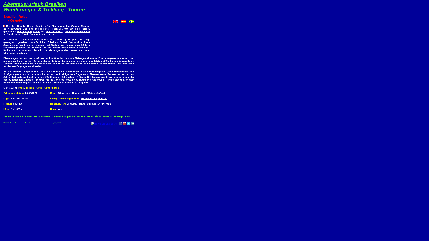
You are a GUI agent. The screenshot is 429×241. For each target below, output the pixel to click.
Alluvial (71, 103)
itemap (118, 116)
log (127, 116)
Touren (30, 87)
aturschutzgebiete (63, 116)
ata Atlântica (42, 116)
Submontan (93, 103)
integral (86, 28)
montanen (128, 63)
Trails (21, 87)
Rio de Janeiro (30, 34)
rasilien (18, 116)
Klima (47, 87)
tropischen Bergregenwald (18, 66)
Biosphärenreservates (77, 31)
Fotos (55, 87)
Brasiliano (82, 47)
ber (98, 116)
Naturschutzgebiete (28, 31)
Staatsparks (58, 26)
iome (28, 116)
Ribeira (52, 42)
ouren (81, 116)
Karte (50, 34)
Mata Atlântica (54, 31)
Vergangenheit (31, 71)
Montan (106, 103)
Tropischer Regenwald (94, 98)
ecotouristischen (13, 79)
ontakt (107, 116)
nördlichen (40, 42)
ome (7, 116)
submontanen (108, 63)
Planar (81, 103)
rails (90, 116)
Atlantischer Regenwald (71, 93)
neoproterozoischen (64, 47)
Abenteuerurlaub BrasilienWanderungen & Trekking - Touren (44, 6)
